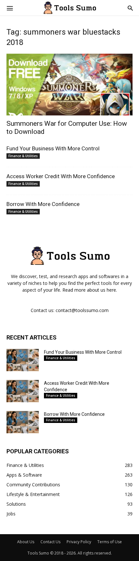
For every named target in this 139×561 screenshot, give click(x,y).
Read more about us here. (89, 290)
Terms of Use (109, 542)
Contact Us (50, 542)
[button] (10, 8)
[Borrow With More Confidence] (22, 422)
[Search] (130, 8)
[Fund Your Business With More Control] (22, 360)
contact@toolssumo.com (82, 310)
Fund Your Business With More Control (53, 148)
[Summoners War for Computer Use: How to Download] (69, 84)
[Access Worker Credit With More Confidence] (22, 391)
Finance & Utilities (23, 156)
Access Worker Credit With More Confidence (60, 176)
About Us (25, 542)
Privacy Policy (79, 542)
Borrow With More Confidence (43, 204)
